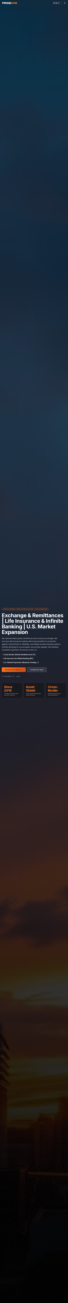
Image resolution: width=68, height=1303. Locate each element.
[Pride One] (10, 3)
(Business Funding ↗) (30, 662)
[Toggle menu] (64, 3)
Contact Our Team (36, 670)
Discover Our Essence (12, 670)
